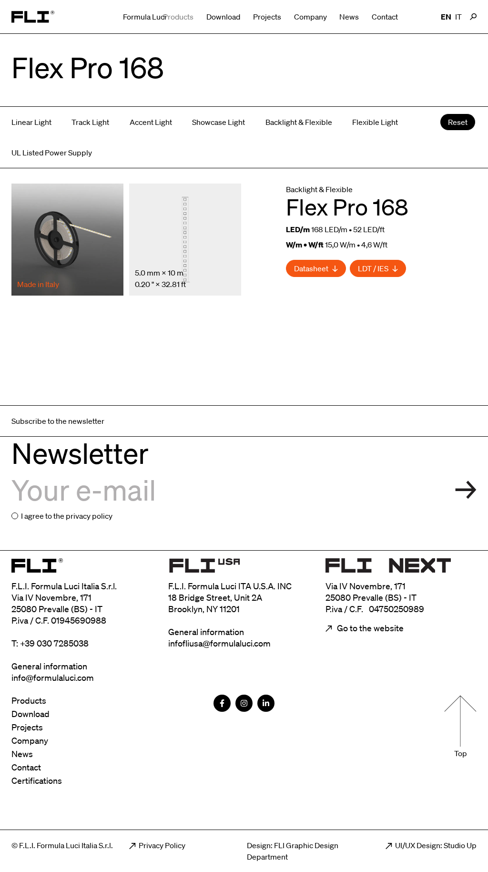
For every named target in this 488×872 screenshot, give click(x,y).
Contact (385, 16)
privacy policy (89, 516)
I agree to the (66, 516)
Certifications (36, 780)
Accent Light (151, 122)
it (458, 16)
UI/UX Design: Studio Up (436, 845)
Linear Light (31, 122)
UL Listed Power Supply (51, 152)
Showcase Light (218, 122)
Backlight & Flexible (298, 122)
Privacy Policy (162, 845)
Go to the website (369, 628)
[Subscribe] (466, 490)
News (349, 16)
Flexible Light (375, 122)
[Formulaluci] (32, 17)
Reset (458, 122)
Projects (267, 16)
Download (223, 16)
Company (310, 16)
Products (178, 16)
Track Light (90, 122)
